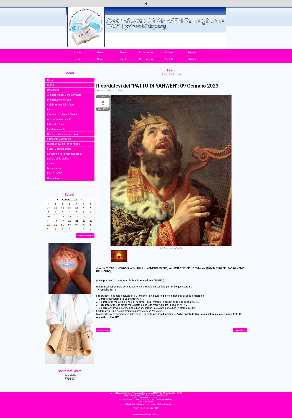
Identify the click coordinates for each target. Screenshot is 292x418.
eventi (178, 74)
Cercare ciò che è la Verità (62, 114)
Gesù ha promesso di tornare (63, 134)
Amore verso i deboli (59, 119)
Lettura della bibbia (58, 158)
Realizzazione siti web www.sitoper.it (146, 414)
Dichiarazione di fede (59, 99)
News (100, 52)
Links (50, 109)
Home (77, 52)
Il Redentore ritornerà (59, 139)
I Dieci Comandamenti (59, 148)
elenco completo (85, 236)
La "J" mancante (56, 129)
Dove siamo (146, 52)
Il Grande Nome (56, 124)
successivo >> (240, 330)
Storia (50, 85)
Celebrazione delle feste (60, 104)
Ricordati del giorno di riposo (63, 143)
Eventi (123, 52)
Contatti (169, 52)
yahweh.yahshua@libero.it (161, 404)
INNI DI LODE (54, 173)
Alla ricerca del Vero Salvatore (64, 94)
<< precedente (103, 330)
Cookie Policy (153, 408)
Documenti (53, 89)
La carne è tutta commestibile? (64, 153)
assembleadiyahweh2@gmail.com (134, 404)
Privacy (192, 52)
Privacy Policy (139, 408)
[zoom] (119, 256)
